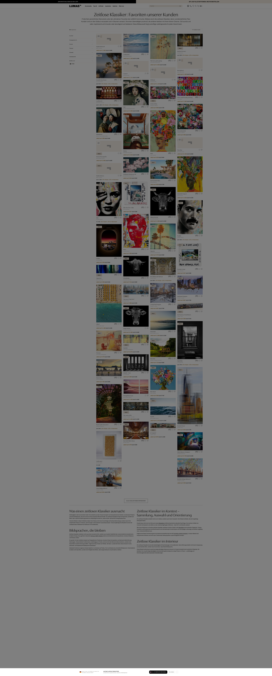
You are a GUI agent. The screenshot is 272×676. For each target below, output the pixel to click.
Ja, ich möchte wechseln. (159, 672)
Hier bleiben (171, 672)
